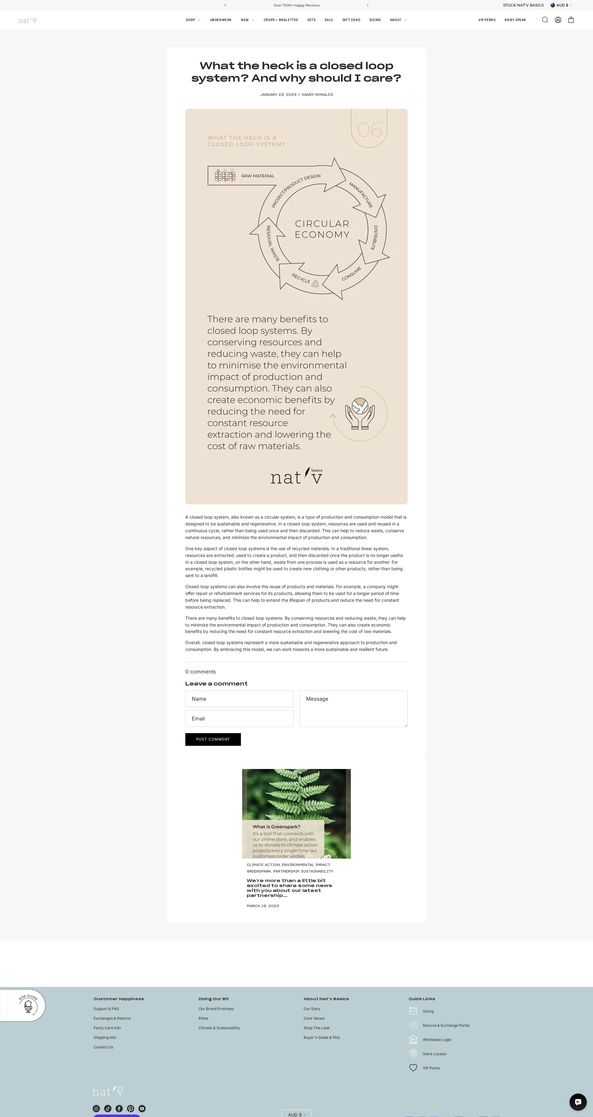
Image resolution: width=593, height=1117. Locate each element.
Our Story (312, 1008)
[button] (398, 20)
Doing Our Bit (214, 999)
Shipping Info (105, 1037)
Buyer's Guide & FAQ (322, 1037)
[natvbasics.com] (34, 20)
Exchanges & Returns (112, 1018)
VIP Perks (431, 1068)
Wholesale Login (437, 1039)
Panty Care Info (107, 1028)
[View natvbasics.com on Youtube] (142, 1107)
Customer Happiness (119, 999)
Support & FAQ (106, 1008)
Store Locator (435, 1053)
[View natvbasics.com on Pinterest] (130, 1107)
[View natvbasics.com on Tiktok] (107, 1107)
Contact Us (103, 1047)
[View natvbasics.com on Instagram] (96, 1107)
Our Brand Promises (216, 1008)
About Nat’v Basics (326, 999)
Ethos (203, 1018)
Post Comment (213, 739)
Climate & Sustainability (219, 1028)
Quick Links (422, 999)
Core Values (314, 1018)
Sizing (428, 1011)
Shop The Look (317, 1028)
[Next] (367, 5)
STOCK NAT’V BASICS (523, 5)
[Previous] (226, 5)
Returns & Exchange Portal (446, 1025)
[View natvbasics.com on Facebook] (119, 1107)
